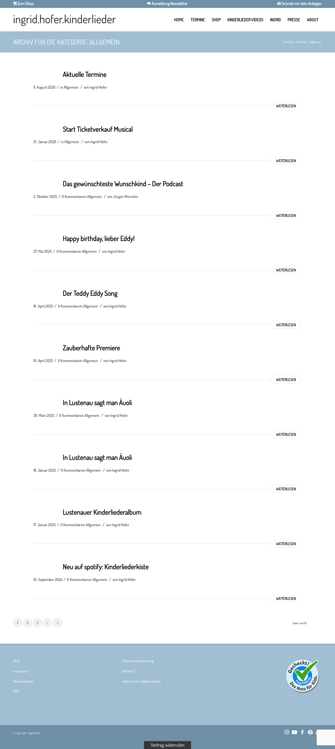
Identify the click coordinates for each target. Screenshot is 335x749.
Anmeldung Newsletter (169, 3)
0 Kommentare (73, 196)
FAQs (16, 661)
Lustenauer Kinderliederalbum (102, 512)
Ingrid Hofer (98, 87)
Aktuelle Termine (85, 74)
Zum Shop (25, 3)
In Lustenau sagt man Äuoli (97, 402)
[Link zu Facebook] (302, 732)
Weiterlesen (286, 106)
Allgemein (71, 87)
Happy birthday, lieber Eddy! (99, 238)
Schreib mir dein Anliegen (301, 3)
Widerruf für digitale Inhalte (141, 681)
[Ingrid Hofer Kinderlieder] (64, 19)
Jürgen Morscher (125, 196)
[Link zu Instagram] (287, 732)
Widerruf (128, 671)
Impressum (21, 671)
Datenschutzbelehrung (138, 661)
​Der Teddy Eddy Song (90, 293)
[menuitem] (179, 19)
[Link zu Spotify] (310, 732)
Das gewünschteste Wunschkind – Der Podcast (123, 183)
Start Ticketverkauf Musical (98, 129)
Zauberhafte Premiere (91, 347)
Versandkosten (23, 681)
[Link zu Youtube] (294, 732)
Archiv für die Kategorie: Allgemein (66, 41)
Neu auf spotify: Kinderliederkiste (106, 566)
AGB (16, 691)
